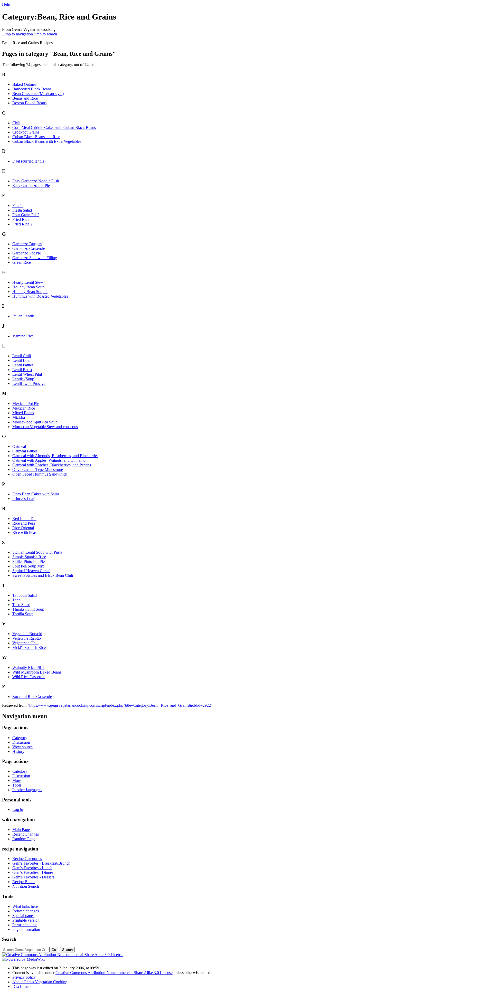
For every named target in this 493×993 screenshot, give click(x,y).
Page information (26, 929)
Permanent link (24, 925)
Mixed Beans (23, 413)
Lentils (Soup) (23, 379)
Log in (17, 809)
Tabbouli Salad (24, 595)
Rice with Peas (24, 532)
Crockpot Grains (25, 132)
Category (19, 737)
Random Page (23, 839)
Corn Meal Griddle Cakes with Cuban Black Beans (54, 127)
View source (22, 747)
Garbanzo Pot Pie (26, 253)
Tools (16, 785)
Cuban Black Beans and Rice (36, 137)
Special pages (23, 915)
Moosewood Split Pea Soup (35, 422)
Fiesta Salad (22, 210)
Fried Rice (20, 219)
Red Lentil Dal (24, 518)
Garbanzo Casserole (28, 248)
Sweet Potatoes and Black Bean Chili (42, 575)
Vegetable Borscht (27, 633)
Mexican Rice (23, 408)
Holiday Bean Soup (28, 287)
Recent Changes (25, 834)
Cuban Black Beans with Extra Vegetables (46, 141)
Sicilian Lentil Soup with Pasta (37, 552)
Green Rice (21, 262)
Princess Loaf (23, 498)
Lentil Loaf (21, 360)
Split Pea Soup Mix (28, 566)
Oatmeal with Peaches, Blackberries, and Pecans (51, 465)
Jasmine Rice (23, 336)
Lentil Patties (22, 365)
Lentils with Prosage (28, 383)
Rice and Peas (23, 523)
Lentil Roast (22, 369)
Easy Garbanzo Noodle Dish (35, 181)
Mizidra (18, 417)
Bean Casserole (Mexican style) (38, 93)
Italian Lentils (23, 316)
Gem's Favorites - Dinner (32, 872)
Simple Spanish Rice (29, 557)
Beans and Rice (25, 98)
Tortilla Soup (22, 614)
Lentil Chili (21, 356)
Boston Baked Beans (29, 103)
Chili (16, 123)
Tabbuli (18, 600)
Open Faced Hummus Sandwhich (39, 474)
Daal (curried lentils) (28, 161)
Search (9, 939)
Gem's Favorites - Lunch (32, 868)
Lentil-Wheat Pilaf (27, 374)
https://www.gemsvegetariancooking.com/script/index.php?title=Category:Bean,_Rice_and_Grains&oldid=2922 (120, 705)
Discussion (21, 742)
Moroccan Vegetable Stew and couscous (45, 426)
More (16, 780)
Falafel (17, 205)
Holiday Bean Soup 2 (30, 291)
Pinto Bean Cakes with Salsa (35, 494)
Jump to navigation (17, 34)
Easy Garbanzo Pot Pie (31, 185)
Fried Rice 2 (22, 224)
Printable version (26, 920)
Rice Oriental (23, 528)
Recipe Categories (27, 858)
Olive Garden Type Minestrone (37, 469)
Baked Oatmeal (24, 84)
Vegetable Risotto (26, 638)
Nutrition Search (25, 886)
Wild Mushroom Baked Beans (36, 672)
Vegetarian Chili (25, 643)
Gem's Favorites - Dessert (33, 877)
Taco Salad (21, 604)
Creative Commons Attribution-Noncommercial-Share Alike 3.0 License (114, 972)
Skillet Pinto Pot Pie (28, 561)
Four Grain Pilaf (25, 215)
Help (6, 4)
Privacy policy (24, 977)
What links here (25, 906)
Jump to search (45, 34)
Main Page (21, 829)
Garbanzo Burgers (27, 244)
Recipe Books (23, 881)
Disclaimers (21, 986)
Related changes (25, 911)
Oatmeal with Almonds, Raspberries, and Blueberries (55, 455)
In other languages (27, 790)
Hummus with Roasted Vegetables (40, 296)
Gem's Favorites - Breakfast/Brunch (41, 863)
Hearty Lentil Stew (27, 282)
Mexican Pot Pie (25, 403)
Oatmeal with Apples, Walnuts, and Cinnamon (50, 460)
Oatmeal (19, 446)
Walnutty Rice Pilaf (28, 667)
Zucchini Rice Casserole (32, 696)
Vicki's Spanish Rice (29, 647)
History (18, 751)
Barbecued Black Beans (31, 89)
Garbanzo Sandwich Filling (34, 258)
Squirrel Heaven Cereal (31, 571)
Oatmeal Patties (24, 451)
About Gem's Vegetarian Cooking (39, 982)
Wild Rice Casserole (28, 677)
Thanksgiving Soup (28, 609)
